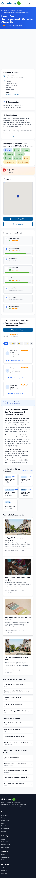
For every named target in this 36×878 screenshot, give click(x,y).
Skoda (9, 158)
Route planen (19, 224)
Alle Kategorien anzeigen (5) (15, 360)
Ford (17, 150)
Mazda (26, 150)
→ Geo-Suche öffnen (27, 470)
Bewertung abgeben (18, 330)
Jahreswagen (10, 162)
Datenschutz (4, 870)
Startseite (4, 10)
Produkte (3, 826)
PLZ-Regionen (5, 828)
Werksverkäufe (5, 842)
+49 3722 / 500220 (12, 94)
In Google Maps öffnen (19, 219)
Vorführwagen (24, 162)
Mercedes (10, 154)
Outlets (3, 839)
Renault (20, 154)
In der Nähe (4, 815)
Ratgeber (3, 831)
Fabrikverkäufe (5, 844)
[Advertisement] (18, 48)
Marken (3, 823)
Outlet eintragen (5, 857)
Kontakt (3, 854)
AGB (2, 867)
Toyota (18, 158)
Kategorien (13, 10)
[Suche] (29, 3)
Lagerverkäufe (5, 847)
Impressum (4, 873)
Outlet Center (5, 820)
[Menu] (33, 3)
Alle (6, 343)
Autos (20, 10)
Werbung (3, 859)
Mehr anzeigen (10, 136)
